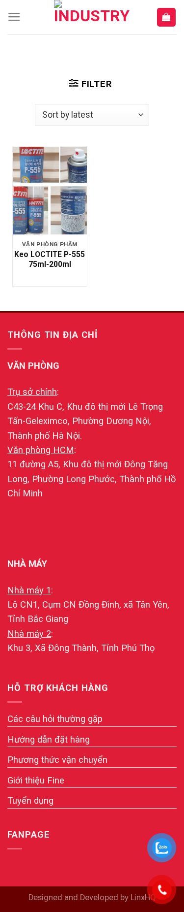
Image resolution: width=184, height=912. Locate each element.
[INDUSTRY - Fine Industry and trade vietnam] (92, 17)
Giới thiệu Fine (35, 780)
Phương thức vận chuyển (57, 759)
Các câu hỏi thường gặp (55, 719)
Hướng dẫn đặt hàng (48, 739)
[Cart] (166, 17)
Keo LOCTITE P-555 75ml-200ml (49, 259)
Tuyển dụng (30, 800)
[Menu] (14, 17)
